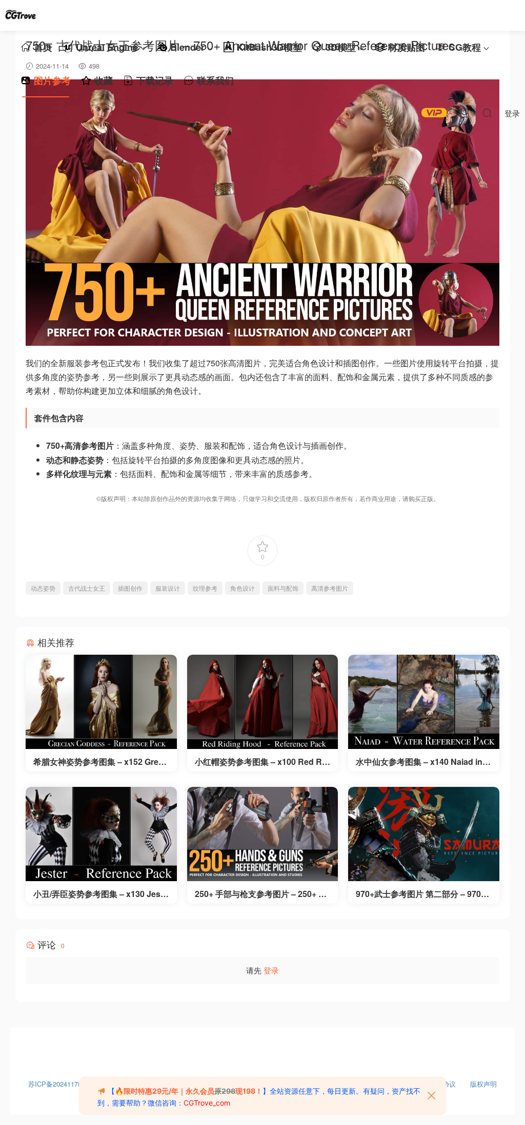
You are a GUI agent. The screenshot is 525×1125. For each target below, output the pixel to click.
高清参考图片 (329, 588)
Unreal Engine (107, 47)
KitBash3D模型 (269, 47)
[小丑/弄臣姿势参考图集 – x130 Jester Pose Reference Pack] (101, 834)
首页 (43, 47)
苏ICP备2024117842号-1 (64, 1081)
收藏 (103, 80)
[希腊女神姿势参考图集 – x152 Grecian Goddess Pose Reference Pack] (101, 702)
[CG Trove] (20, 15)
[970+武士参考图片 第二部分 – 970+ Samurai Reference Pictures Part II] (423, 834)
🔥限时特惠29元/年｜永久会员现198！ (188, 1091)
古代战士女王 (86, 588)
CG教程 (465, 47)
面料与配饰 (283, 588)
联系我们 (215, 80)
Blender (187, 47)
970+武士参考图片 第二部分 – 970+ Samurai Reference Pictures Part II (422, 894)
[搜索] (487, 112)
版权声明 (483, 1081)
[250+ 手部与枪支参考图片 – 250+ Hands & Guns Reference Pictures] (262, 834)
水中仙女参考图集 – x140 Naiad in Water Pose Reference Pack (419, 762)
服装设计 (167, 588)
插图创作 (130, 588)
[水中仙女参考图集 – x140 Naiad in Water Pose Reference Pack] (423, 702)
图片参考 (52, 80)
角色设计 (242, 588)
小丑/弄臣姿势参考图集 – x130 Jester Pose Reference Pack (100, 894)
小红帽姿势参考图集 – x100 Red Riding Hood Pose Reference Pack (262, 762)
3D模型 (341, 47)
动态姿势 (43, 588)
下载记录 (154, 80)
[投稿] (464, 112)
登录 (271, 970)
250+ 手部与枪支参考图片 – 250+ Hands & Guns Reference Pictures (262, 894)
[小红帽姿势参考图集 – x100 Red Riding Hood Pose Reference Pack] (262, 702)
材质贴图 (406, 47)
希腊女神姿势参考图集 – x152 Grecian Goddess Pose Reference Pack (99, 762)
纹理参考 (205, 588)
